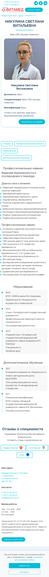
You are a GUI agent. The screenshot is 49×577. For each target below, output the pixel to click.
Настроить (24, 572)
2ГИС (22, 455)
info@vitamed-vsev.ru (10, 498)
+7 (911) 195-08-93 (11, 4)
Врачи (20, 15)
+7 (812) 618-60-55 (11, 2)
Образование (9, 150)
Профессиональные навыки (30, 143)
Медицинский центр (9, 15)
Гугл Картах (34, 447)
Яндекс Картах (11, 447)
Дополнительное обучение (16, 157)
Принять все (24, 565)
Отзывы (7, 143)
